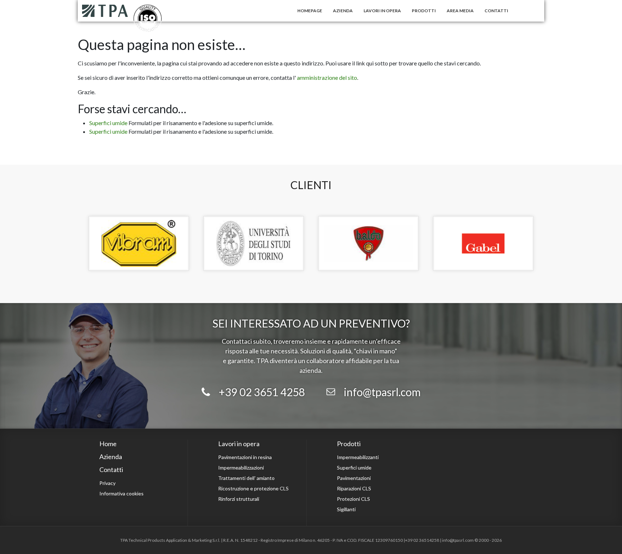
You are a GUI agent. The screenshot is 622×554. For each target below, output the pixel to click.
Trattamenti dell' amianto (246, 478)
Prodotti (424, 10)
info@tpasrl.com (382, 391)
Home (108, 444)
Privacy (107, 483)
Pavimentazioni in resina (245, 457)
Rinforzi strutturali (238, 499)
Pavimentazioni (354, 478)
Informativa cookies (121, 493)
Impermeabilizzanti (358, 457)
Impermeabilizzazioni (241, 467)
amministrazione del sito (327, 77)
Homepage (309, 10)
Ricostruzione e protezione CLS (253, 488)
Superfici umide (108, 122)
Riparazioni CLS (354, 488)
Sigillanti (346, 509)
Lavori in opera (382, 10)
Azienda (343, 10)
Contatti (496, 10)
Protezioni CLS (353, 499)
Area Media (460, 10)
